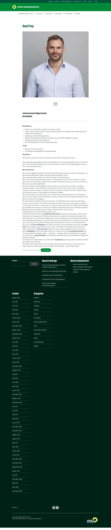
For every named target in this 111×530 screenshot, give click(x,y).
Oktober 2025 (16, 330)
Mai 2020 (15, 483)
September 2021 (17, 467)
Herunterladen (45, 250)
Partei (35, 326)
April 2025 (15, 350)
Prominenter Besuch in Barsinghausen (53, 279)
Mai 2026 (15, 310)
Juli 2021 (15, 475)
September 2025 (17, 334)
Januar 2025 (15, 362)
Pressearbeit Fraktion (40, 330)
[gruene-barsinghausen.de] (14, 7)
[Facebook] (53, 507)
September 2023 (17, 402)
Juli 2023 (15, 406)
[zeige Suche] (96, 1)
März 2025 (15, 354)
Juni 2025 (15, 342)
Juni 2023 (15, 410)
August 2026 (16, 298)
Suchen (14, 260)
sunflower (24, 518)
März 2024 (15, 386)
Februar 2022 (16, 451)
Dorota (36, 314)
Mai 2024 (15, 378)
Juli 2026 (15, 302)
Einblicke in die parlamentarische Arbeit (54, 271)
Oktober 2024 (16, 370)
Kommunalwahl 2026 (40, 322)
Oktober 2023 (16, 398)
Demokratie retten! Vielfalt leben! (52, 275)
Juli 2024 (15, 374)
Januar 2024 (15, 390)
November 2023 (17, 394)
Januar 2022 (15, 455)
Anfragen (36, 306)
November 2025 (17, 326)
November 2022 (17, 431)
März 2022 (15, 447)
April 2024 (15, 382)
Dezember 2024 (17, 366)
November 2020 (17, 479)
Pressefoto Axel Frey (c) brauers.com (31, 250)
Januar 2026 (15, 322)
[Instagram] (57, 507)
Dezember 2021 (17, 459)
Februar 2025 (16, 358)
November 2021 (17, 463)
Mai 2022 (15, 443)
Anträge (36, 310)
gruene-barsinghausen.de (28, 7)
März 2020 (15, 487)
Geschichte (37, 318)
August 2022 (16, 439)
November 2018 (17, 491)
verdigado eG (38, 518)
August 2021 (16, 471)
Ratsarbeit (37, 334)
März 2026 (15, 314)
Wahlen (36, 346)
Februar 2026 (16, 318)
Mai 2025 (15, 346)
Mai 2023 (15, 414)
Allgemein (37, 302)
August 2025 (16, 338)
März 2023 (15, 418)
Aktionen (36, 298)
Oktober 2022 (16, 435)
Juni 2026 (15, 306)
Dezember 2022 (17, 427)
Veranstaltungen (39, 342)
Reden (36, 338)
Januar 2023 (15, 423)
